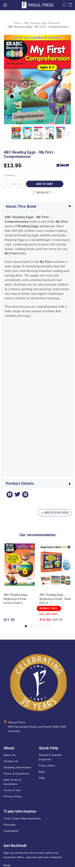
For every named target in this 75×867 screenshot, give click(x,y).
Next (68, 131)
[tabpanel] (20, 582)
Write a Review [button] (56, 512)
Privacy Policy (13, 796)
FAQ (42, 777)
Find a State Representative (22, 818)
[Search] (64, 5)
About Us (10, 754)
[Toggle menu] (5, 5)
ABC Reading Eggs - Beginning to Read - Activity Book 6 (16, 598)
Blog (42, 771)
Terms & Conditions (16, 773)
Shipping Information (17, 767)
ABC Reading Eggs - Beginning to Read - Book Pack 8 (55, 598)
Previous (6, 131)
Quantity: (10, 175)
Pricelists (10, 824)
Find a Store (47, 765)
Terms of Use (12, 790)
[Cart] (70, 5)
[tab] (26, 626)
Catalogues (11, 830)
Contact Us (11, 761)
